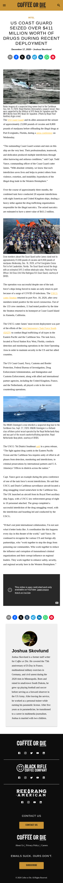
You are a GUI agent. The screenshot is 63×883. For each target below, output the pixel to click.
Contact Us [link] (32, 825)
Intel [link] (31, 17)
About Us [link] (19, 845)
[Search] (59, 5)
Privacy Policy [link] (32, 845)
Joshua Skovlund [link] (42, 49)
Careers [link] (44, 845)
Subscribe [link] (31, 865)
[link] (31, 5)
